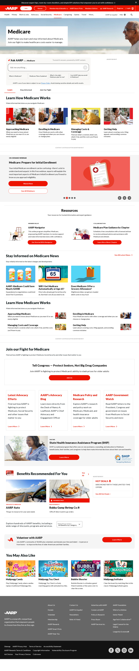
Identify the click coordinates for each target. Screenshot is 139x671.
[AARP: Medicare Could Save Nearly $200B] (20, 280)
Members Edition (91, 8)
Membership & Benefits (58, 8)
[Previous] (119, 204)
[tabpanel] (69, 117)
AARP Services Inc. (98, 630)
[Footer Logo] (19, 618)
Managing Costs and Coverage (23, 331)
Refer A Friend (75, 625)
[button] (131, 14)
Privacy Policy (45, 83)
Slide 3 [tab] (69, 204)
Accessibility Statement (52, 652)
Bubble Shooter (79, 585)
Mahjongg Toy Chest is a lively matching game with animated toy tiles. (53, 590)
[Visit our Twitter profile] (117, 656)
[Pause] (124, 204)
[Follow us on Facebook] (111, 656)
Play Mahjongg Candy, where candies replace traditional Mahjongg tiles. (19, 590)
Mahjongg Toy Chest (49, 585)
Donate (50, 616)
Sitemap (7, 652)
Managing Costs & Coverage (80, 130)
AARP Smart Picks (76, 8)
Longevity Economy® (121, 638)
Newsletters (74, 621)
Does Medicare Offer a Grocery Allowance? (82, 293)
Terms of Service (35, 652)
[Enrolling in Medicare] (53, 116)
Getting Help (110, 129)
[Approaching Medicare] (20, 116)
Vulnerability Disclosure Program (64, 656)
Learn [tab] (9, 90)
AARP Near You (54, 640)
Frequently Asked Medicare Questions (32, 162)
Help (121, 15)
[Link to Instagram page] (124, 656)
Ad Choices (8, 660)
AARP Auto (13, 513)
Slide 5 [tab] (74, 204)
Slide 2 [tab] (67, 204)
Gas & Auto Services (13, 510)
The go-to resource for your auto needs (20, 518)
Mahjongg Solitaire (113, 585)
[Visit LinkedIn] (130, 656)
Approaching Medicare (17, 129)
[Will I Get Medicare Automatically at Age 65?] (53, 280)
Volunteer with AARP (29, 543)
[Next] (129, 204)
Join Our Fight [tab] (45, 90)
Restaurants (54, 510)
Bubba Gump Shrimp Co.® (64, 513)
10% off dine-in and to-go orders (61, 518)
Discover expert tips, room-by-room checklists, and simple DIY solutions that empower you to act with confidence (67, 3)
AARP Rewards (108, 8)
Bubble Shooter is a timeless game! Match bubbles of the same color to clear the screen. (84, 591)
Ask (85, 67)
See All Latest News (122, 261)
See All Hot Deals (102, 500)
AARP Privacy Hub (20, 652)
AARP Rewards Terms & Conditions (17, 656)
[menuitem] (7, 15)
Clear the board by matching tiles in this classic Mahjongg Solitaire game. (118, 590)
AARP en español (111, 15)
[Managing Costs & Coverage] (85, 116)
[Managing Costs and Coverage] (60, 334)
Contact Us (74, 611)
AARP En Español (76, 616)
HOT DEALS (102, 487)
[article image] (100, 160)
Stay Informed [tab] (26, 90)
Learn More (12, 432)
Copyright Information (41, 656)
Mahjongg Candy (14, 585)
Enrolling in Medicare (49, 129)
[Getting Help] (118, 116)
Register (120, 8)
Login (129, 8)
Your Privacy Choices (23, 660)
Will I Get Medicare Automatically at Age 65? (51, 293)
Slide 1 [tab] (64, 204)
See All (83, 480)
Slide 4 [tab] (72, 204)
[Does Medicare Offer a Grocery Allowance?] (85, 280)
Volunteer (51, 621)
